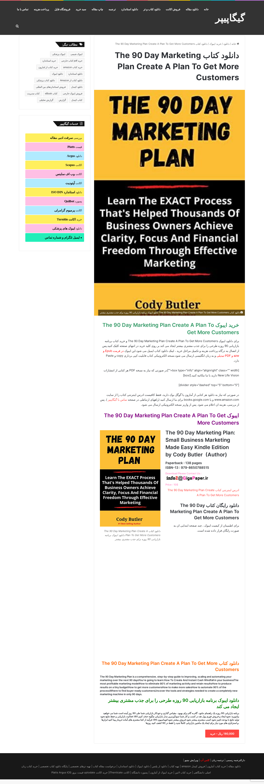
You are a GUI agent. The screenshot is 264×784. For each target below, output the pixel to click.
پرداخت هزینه (41, 9)
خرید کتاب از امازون (48, 67)
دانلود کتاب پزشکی (46, 80)
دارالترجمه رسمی (235, 760)
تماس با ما (22, 9)
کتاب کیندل (76, 100)
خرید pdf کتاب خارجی (71, 60)
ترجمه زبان (218, 760)
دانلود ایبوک (57, 73)
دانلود (226, 43)
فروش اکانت (173, 9)
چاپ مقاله (97, 9)
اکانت (74, 165)
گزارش (62, 100)
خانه (206, 9)
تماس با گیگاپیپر (117, 399)
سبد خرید (81, 9)
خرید (69, 219)
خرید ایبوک (215, 43)
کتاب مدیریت (33, 93)
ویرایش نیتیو (191, 760)
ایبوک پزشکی (58, 54)
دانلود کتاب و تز (151, 9)
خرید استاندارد (49, 60)
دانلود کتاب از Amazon (71, 80)
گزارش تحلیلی (46, 100)
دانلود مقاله (192, 9)
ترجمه (112, 9)
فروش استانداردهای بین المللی (51, 86)
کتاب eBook (51, 93)
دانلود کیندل (76, 86)
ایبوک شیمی (76, 54)
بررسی (66, 137)
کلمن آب (204, 760)
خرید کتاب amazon (72, 67)
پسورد (73, 201)
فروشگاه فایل (62, 9)
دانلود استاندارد (129, 9)
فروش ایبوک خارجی (72, 93)
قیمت (74, 146)
